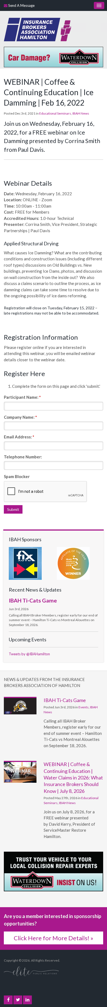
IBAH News (80, 113)
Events (83, 707)
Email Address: (19, 436)
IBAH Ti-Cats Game (33, 600)
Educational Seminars (55, 113)
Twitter (17, 1000)
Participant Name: (22, 397)
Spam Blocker (17, 476)
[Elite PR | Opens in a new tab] (31, 971)
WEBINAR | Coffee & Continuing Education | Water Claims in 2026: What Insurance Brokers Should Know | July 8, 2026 (73, 777)
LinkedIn (27, 1000)
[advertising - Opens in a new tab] (53, 56)
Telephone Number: (23, 456)
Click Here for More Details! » (53, 938)
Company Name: (20, 417)
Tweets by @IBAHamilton (29, 654)
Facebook (8, 1000)
